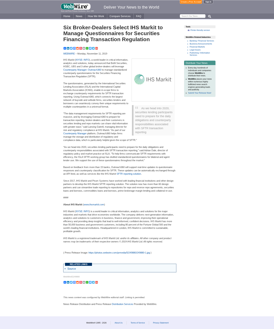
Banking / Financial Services (202, 41)
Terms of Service (138, 323)
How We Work (96, 16)
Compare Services (120, 16)
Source (71, 268)
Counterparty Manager (75, 133)
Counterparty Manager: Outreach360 (82, 69)
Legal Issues (195, 50)
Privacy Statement (161, 323)
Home (66, 16)
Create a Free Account (191, 2)
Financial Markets (197, 47)
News (79, 16)
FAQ (138, 16)
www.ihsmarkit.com (94, 204)
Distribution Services (122, 304)
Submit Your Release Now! (199, 93)
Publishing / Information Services (200, 54)
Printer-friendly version (200, 30)
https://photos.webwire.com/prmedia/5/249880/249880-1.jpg (119, 252)
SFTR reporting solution (129, 173)
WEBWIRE (69, 53)
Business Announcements (201, 44)
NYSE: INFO (82, 59)
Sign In (208, 2)
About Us (119, 323)
